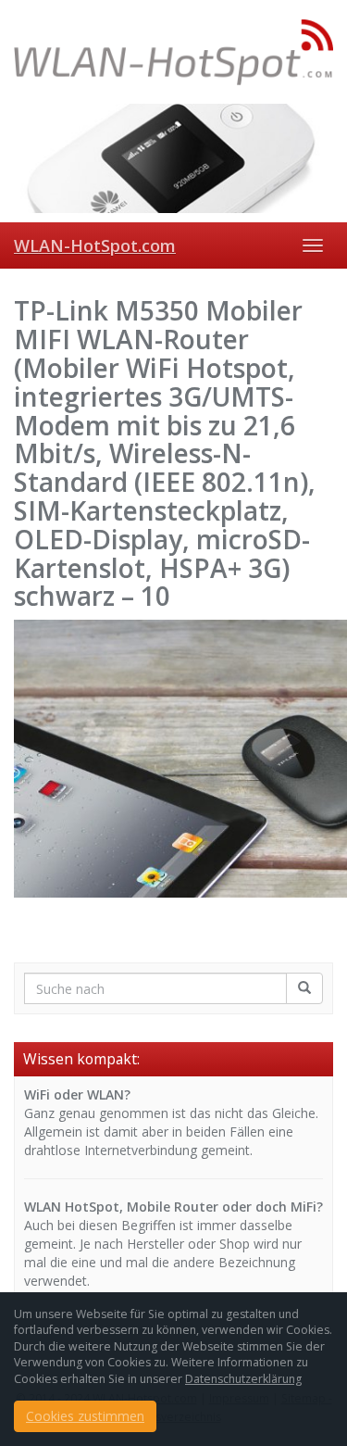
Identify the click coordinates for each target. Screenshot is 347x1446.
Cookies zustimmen (85, 1416)
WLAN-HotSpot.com (95, 245)
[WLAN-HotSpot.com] (173, 52)
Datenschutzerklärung (243, 1379)
